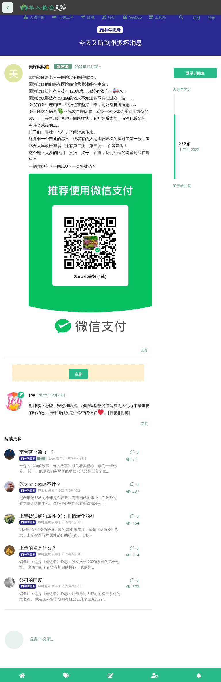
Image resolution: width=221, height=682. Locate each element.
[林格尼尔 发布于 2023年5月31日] (9, 550)
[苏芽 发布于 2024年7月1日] (9, 454)
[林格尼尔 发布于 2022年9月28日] (9, 582)
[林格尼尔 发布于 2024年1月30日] (9, 518)
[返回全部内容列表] (7, 7)
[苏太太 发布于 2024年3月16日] (9, 486)
